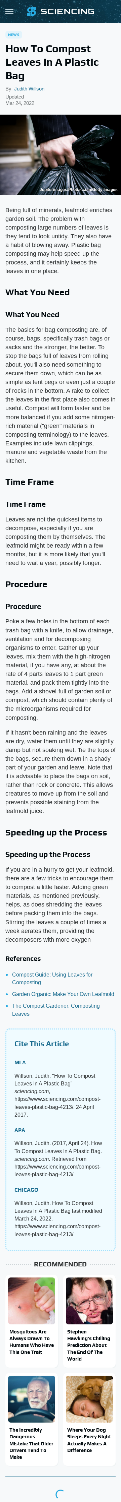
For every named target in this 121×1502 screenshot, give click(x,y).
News (13, 35)
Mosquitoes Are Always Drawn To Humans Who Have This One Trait (31, 1342)
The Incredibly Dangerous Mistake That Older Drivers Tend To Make (31, 1443)
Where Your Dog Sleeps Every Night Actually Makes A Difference (89, 1440)
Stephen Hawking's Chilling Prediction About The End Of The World (88, 1345)
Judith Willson (29, 88)
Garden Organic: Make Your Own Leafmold (63, 994)
